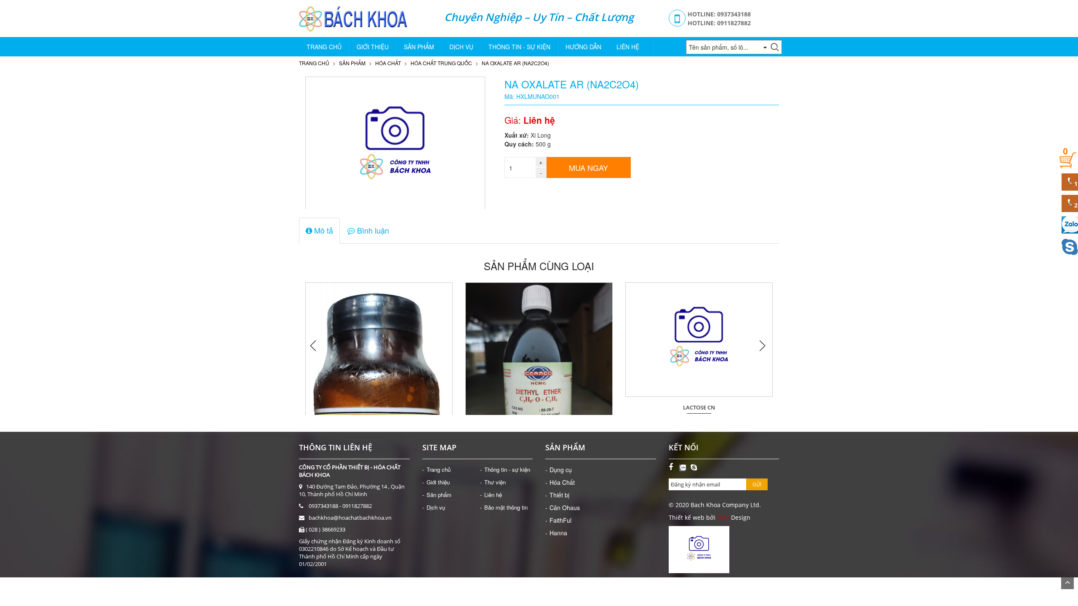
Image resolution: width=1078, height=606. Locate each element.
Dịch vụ (461, 47)
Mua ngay (588, 167)
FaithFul (560, 520)
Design (739, 517)
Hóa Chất (388, 62)
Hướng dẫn (583, 47)
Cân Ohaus (565, 507)
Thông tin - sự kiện (519, 47)
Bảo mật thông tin (506, 507)
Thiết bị (559, 495)
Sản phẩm (419, 47)
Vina (723, 517)
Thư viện (495, 482)
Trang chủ (324, 47)
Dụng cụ (561, 469)
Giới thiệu (373, 47)
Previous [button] (313, 345)
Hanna (558, 533)
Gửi (756, 484)
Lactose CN (699, 407)
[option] (379, 345)
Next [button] (762, 345)
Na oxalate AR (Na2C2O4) (515, 62)
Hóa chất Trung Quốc (441, 62)
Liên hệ (627, 47)
